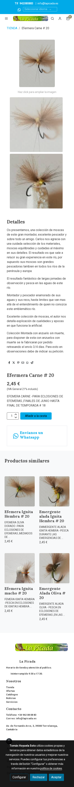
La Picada (20, 661)
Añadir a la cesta (36, 416)
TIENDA (12, 28)
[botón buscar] (52, 18)
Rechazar (38, 777)
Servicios (11, 702)
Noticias (11, 698)
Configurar (19, 777)
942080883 (26, 3)
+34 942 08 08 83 (27, 714)
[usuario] (60, 18)
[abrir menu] (6, 18)
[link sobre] (37, 650)
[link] (30, 18)
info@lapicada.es (48, 3)
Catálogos (12, 694)
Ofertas (10, 691)
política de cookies (51, 768)
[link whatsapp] (19, 9)
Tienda (10, 687)
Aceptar (56, 777)
